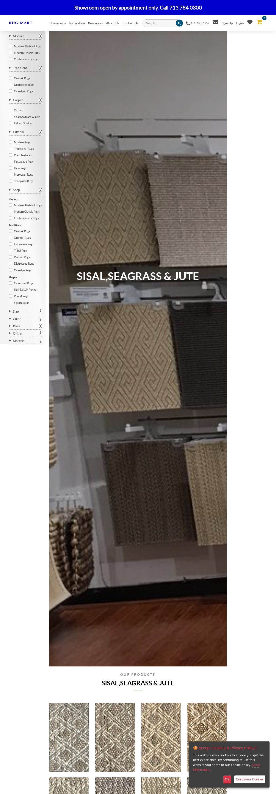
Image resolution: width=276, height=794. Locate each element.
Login (240, 23)
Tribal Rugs (21, 250)
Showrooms (58, 23)
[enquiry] (58, 757)
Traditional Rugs (24, 148)
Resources (95, 23)
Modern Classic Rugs (27, 53)
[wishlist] (64, 757)
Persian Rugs (22, 257)
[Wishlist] (249, 22)
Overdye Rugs (22, 270)
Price (16, 326)
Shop (16, 190)
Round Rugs (21, 296)
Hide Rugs (20, 168)
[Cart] (259, 22)
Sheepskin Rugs (23, 181)
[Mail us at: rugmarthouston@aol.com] (215, 22)
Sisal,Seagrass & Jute (27, 117)
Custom (18, 132)
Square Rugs (21, 302)
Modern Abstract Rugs (28, 46)
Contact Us (130, 23)
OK (227, 779)
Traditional (20, 68)
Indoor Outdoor (23, 123)
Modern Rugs (22, 142)
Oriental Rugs (22, 237)
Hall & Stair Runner (26, 289)
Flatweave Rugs (24, 161)
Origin (17, 333)
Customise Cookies (250, 779)
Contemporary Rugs (26, 59)
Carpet (18, 100)
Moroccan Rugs (23, 174)
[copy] (80, 757)
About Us (112, 23)
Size (16, 311)
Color (17, 319)
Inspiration (77, 23)
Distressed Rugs (24, 84)
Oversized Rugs (23, 283)
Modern (18, 36)
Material (19, 341)
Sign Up (227, 23)
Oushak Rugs (22, 78)
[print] (71, 757)
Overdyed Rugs (23, 91)
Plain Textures (23, 155)
